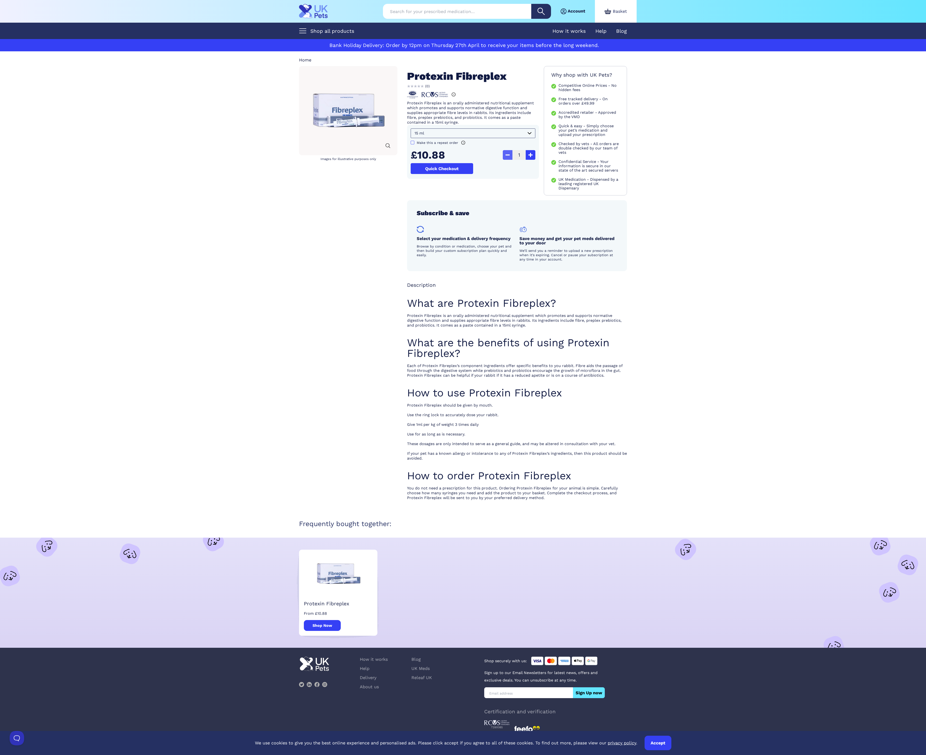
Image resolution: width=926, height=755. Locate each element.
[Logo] (313, 11)
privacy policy (622, 742)
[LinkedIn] (309, 684)
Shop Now (322, 625)
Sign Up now (589, 692)
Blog (621, 30)
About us (369, 686)
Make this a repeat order (437, 143)
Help (600, 30)
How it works (569, 30)
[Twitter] (301, 684)
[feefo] (527, 729)
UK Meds (420, 668)
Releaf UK (421, 677)
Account (576, 10)
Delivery (368, 677)
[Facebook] (316, 684)
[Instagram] (324, 684)
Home (305, 59)
